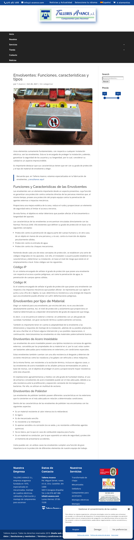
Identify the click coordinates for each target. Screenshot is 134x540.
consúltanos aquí (36, 179)
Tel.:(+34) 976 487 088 (51, 493)
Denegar (98, 529)
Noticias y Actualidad (61, 3)
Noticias (12, 60)
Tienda (12, 50)
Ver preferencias (119, 529)
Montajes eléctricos (80, 500)
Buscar (105, 81)
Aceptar (75, 529)
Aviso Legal (114, 535)
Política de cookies (83, 535)
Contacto (13, 55)
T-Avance (21, 84)
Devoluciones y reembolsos (23, 536)
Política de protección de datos (100, 535)
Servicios (13, 45)
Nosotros (13, 39)
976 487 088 (12, 2)
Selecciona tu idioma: (86, 3)
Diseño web (56, 533)
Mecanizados (77, 484)
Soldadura (76, 488)
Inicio (11, 34)
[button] (128, 509)
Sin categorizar (46, 84)
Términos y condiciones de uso (51, 536)
